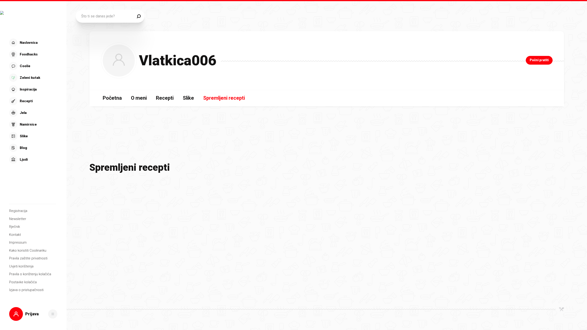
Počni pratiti (539, 60)
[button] (32, 101)
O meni (139, 98)
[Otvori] (52, 314)
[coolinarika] (33, 18)
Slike (188, 98)
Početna (112, 98)
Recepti (165, 98)
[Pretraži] (138, 16)
